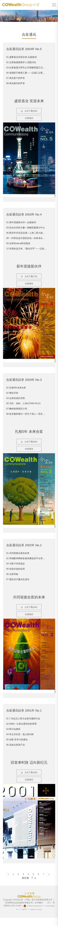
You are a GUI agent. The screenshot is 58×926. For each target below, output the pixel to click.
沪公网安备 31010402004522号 (34, 906)
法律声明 (24, 909)
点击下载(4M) (31, 772)
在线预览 (29, 118)
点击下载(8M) (31, 111)
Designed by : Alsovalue (36, 909)
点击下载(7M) (31, 276)
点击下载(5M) (31, 607)
